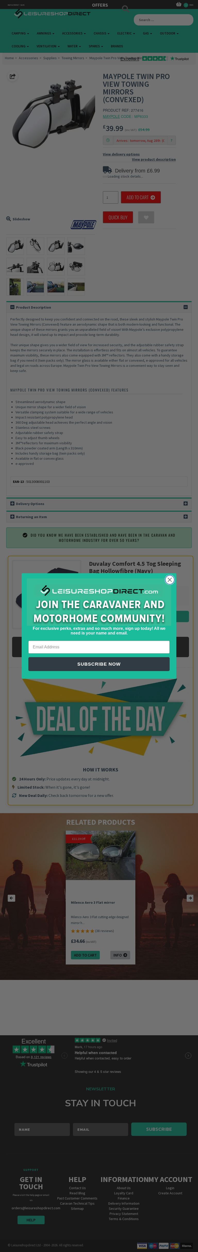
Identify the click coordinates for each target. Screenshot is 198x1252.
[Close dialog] (169, 579)
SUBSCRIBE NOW (99, 664)
